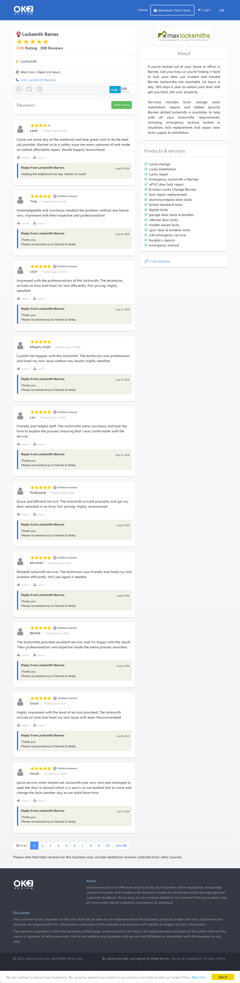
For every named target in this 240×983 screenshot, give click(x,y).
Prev (23, 845)
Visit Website (159, 261)
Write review (121, 104)
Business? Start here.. (174, 10)
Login (206, 10)
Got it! (223, 977)
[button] (23, 157)
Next (120, 845)
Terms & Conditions (186, 958)
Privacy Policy (214, 958)
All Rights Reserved (66, 958)
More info (198, 977)
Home (143, 10)
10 (108, 845)
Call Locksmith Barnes (38, 80)
